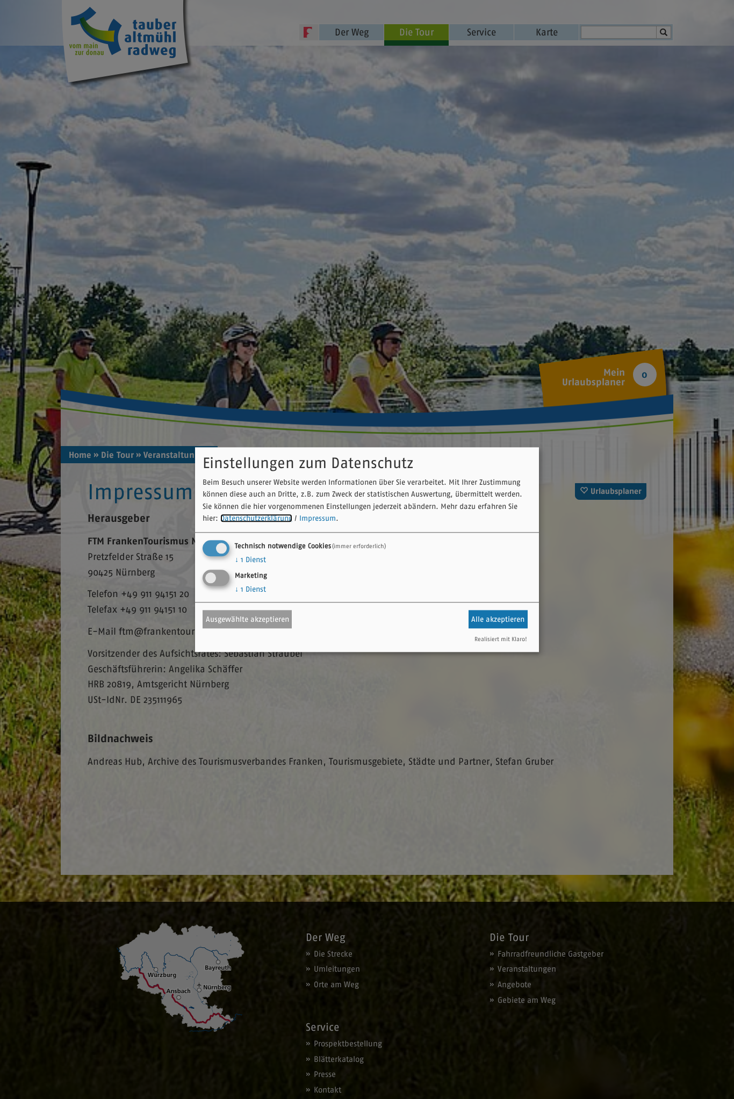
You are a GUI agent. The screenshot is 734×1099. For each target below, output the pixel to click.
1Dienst (250, 559)
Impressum (317, 518)
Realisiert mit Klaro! (500, 639)
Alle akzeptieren (497, 619)
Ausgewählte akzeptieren (247, 619)
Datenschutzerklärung (256, 518)
